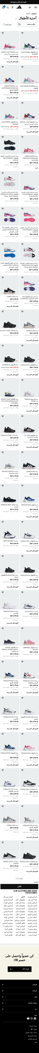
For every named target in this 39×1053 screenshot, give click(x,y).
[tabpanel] (19, 459)
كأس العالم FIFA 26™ (19, 923)
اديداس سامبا (32, 903)
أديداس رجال (8, 906)
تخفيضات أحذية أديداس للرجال (19, 917)
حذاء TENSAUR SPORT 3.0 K (9, 435)
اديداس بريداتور (19, 920)
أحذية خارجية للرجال (32, 906)
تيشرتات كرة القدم (19, 932)
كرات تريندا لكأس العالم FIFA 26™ (19, 929)
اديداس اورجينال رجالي (32, 897)
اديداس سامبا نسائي (32, 932)
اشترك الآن (25, 969)
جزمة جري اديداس (7, 909)
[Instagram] (32, 1018)
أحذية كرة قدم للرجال (19, 909)
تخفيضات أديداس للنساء (19, 911)
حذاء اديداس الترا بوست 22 (7, 932)
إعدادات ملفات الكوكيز (31, 1032)
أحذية (28, 14)
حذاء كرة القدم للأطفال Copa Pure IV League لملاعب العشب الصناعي (9, 265)
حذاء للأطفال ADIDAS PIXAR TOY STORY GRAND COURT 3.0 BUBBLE (9, 401)
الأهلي (23, 897)
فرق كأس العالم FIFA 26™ (19, 935)
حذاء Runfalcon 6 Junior (29, 789)
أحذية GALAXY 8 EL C (31, 611)
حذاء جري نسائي (7, 914)
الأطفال (33, 14)
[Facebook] (35, 1018)
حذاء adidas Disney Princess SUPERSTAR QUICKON (30, 158)
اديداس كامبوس (32, 914)
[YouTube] (28, 1018)
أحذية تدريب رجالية (32, 935)
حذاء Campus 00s (12, 296)
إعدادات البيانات (33, 1026)
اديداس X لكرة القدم (19, 914)
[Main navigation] (35, 7)
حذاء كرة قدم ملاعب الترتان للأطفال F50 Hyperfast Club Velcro (29, 194)
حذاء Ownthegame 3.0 (10, 541)
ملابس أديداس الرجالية (7, 935)
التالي (19, 886)
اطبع (36, 1042)
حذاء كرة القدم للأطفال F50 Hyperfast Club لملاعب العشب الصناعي (10, 229)
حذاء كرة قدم (20, 903)
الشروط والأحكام (32, 1039)
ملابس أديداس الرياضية (7, 929)
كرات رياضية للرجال (32, 923)
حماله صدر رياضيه (32, 917)
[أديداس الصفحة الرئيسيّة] (19, 7)
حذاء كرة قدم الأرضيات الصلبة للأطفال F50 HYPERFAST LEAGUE (9, 158)
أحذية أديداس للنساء (7, 911)
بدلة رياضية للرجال (32, 911)
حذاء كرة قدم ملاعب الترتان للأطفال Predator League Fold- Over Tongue (9, 194)
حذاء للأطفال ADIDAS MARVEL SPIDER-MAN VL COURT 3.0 (10, 649)
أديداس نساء (8, 917)
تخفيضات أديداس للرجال (19, 906)
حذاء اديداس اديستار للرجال (7, 920)
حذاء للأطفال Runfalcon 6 (29, 365)
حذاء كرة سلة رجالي (32, 900)
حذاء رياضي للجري (7, 926)
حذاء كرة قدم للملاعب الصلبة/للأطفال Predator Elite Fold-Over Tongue (29, 265)
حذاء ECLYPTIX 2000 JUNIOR (9, 330)
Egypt (35, 1029)
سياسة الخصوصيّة (32, 1036)
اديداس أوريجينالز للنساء (32, 926)
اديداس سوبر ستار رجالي (32, 909)
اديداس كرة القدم (19, 926)
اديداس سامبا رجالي (32, 920)
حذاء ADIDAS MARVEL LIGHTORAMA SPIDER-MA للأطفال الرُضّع (9, 88)
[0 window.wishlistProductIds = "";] (29, 7)
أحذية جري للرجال (7, 897)
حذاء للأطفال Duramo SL (10, 365)
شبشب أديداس (7, 923)
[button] (10, 33)
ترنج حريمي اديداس (32, 929)
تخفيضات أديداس (19, 900)
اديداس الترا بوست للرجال (7, 903)
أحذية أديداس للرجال (7, 900)
